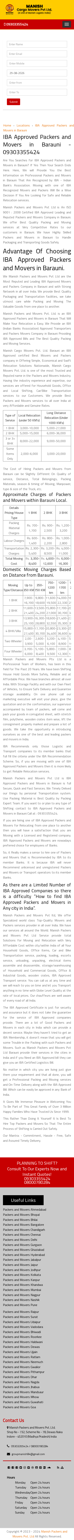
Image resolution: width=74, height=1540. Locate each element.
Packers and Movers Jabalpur (22, 1259)
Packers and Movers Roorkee (22, 1336)
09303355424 (17, 24)
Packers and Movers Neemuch (23, 1361)
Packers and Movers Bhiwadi (22, 1332)
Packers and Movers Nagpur (21, 1295)
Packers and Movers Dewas (21, 1346)
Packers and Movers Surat (20, 1316)
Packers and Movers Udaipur (21, 1322)
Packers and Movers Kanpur (21, 1279)
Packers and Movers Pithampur (23, 1371)
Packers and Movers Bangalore (23, 1224)
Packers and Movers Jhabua (21, 1387)
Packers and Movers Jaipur (20, 1264)
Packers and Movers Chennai (22, 1234)
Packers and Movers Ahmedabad (24, 1209)
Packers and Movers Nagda (21, 1382)
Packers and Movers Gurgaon (22, 1244)
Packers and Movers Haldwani (23, 1341)
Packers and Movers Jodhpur (22, 1269)
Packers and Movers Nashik (21, 1299)
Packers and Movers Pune (20, 1304)
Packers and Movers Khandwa (23, 1284)
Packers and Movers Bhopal (21, 1214)
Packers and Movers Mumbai (22, 1289)
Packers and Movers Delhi (20, 1239)
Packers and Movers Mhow (21, 1397)
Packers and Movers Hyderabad (24, 1254)
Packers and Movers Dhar (20, 1377)
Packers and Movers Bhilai (20, 1219)
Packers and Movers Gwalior (21, 1367)
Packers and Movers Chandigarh (24, 1229)
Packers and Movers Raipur (21, 1311)
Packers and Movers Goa (19, 1407)
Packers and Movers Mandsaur (23, 1392)
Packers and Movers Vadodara (23, 1326)
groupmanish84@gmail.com (28, 1454)
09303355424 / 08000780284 (29, 1446)
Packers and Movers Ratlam (21, 1357)
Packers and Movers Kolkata (22, 1274)
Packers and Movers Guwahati (23, 1402)
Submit (13, 102)
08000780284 (37, 1182)
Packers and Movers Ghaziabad (23, 1249)
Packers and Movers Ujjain (20, 1351)
